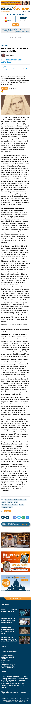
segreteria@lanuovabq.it (8, 666)
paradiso (4, 502)
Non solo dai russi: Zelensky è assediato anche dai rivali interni (9, 639)
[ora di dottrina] (15, 583)
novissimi (21, 504)
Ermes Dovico (10, 55)
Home (13, 37)
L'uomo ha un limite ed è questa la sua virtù (9, 611)
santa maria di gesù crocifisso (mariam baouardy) (15, 499)
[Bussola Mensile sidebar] (15, 561)
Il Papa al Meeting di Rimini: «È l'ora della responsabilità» (8, 620)
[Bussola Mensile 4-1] (15, 540)
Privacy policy (5, 692)
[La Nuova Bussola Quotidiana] (15, 9)
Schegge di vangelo (8, 29)
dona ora (23, 18)
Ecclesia (19, 37)
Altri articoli (16, 598)
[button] (15, 25)
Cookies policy (14, 692)
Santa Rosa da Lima (22, 30)
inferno (16, 502)
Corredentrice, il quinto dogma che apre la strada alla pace (7, 630)
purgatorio (10, 502)
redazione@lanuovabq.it (8, 664)
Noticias (9, 20)
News (9, 18)
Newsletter (23, 21)
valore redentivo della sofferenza (9, 504)
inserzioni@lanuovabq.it (8, 668)
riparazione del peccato (7, 507)
